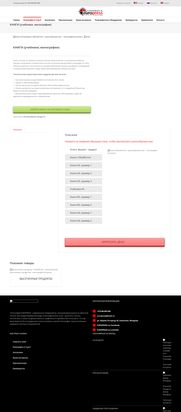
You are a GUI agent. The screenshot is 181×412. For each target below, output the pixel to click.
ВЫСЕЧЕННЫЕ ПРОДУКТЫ (36, 279)
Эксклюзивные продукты (34, 116)
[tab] (17, 130)
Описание (17, 129)
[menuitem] (123, 3)
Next (88, 37)
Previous (15, 37)
